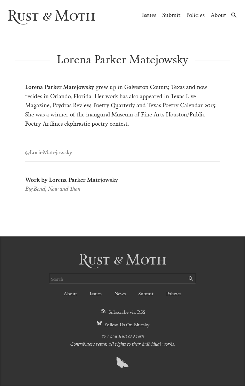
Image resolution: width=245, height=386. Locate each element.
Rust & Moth (51, 14)
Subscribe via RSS (126, 311)
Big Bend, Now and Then (52, 188)
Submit (171, 15)
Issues (149, 15)
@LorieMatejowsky (48, 152)
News (120, 293)
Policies (195, 15)
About (218, 15)
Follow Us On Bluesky (126, 324)
